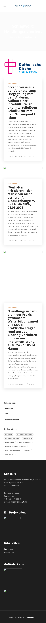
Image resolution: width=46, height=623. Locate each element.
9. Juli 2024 (20, 384)
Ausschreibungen (12, 419)
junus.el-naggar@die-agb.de (15, 502)
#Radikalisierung (25, 442)
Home (12, 37)
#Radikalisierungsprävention (15, 446)
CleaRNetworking (13, 156)
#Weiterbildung (10, 454)
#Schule (27, 450)
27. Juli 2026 (22, 156)
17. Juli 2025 (22, 240)
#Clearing (8, 434)
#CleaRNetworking (12, 438)
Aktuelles (12, 83)
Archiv (7, 414)
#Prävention (9, 442)
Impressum (9, 549)
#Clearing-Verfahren (24, 434)
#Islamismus (27, 438)
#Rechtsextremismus (12, 450)
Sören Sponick (12, 384)
